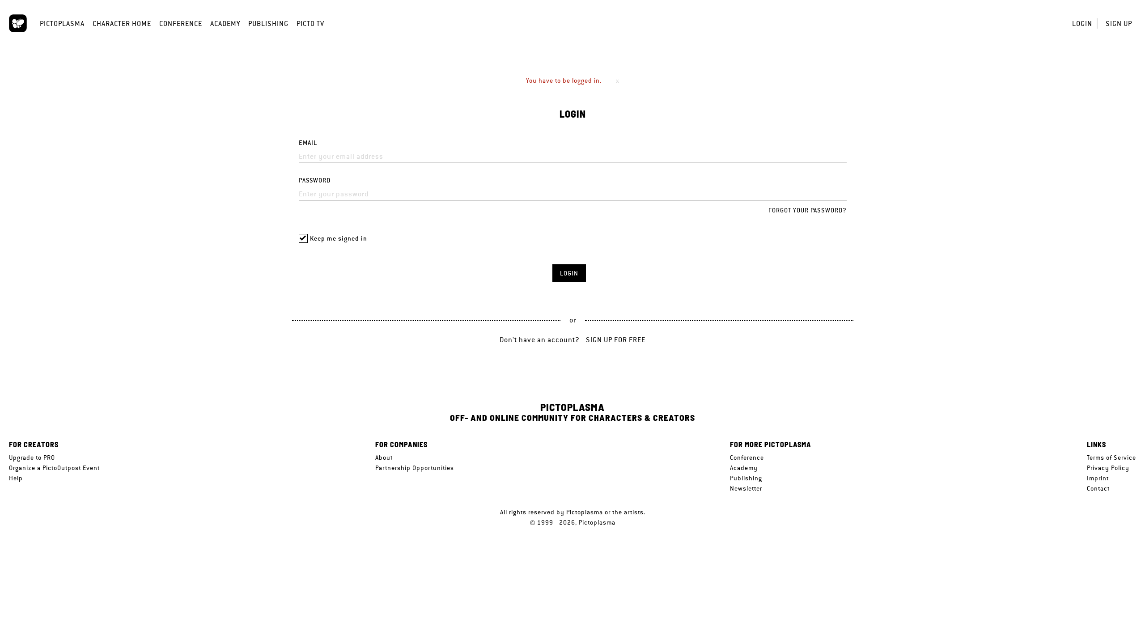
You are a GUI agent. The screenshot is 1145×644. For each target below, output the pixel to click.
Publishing (268, 23)
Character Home (122, 23)
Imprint (1098, 478)
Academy (225, 23)
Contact (1098, 488)
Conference (180, 23)
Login (1082, 23)
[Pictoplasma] (18, 23)
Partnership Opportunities (414, 468)
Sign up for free (615, 339)
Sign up (1119, 23)
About (384, 457)
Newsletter (746, 488)
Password (315, 180)
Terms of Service (1111, 457)
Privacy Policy (1108, 468)
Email (308, 143)
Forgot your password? (807, 210)
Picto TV (310, 23)
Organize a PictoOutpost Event (54, 468)
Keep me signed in (338, 238)
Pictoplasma (62, 23)
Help (16, 478)
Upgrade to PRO (32, 457)
